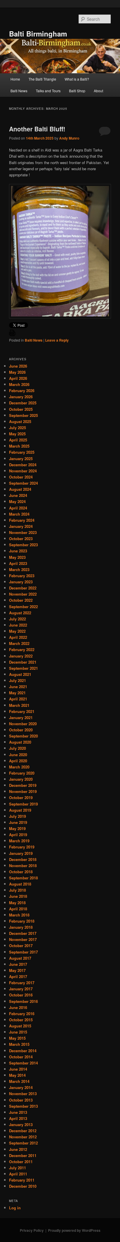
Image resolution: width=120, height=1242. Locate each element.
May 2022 (17, 631)
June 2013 (18, 1112)
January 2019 (21, 853)
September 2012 (23, 1143)
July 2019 (17, 816)
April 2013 (18, 1118)
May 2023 (17, 557)
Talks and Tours (48, 90)
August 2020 (20, 742)
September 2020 (23, 736)
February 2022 (21, 649)
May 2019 (17, 828)
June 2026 (18, 366)
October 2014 (21, 1057)
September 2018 (23, 878)
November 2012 (23, 1137)
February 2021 (21, 711)
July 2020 (17, 748)
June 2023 (18, 551)
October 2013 (21, 1100)
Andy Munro (69, 138)
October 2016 (21, 995)
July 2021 (17, 680)
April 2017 (18, 976)
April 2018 (18, 909)
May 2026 (17, 372)
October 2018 (21, 871)
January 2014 (21, 1087)
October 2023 (21, 538)
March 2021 (19, 705)
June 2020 (18, 754)
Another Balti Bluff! (37, 128)
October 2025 (21, 409)
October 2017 (21, 945)
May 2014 (17, 1075)
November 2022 (23, 594)
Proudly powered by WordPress (74, 1230)
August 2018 (20, 884)
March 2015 (19, 1044)
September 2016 (23, 1001)
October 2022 (21, 600)
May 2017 (17, 970)
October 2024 (21, 477)
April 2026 (18, 378)
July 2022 (17, 619)
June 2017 (18, 964)
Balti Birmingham (38, 34)
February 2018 (21, 921)
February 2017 (21, 982)
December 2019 (22, 785)
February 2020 (21, 773)
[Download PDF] (12, 334)
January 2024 (21, 526)
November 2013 (23, 1093)
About (98, 90)
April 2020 (18, 760)
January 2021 (21, 717)
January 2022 (21, 656)
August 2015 (20, 1026)
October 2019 (21, 797)
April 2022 (18, 637)
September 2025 (23, 415)
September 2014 (23, 1063)
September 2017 (23, 952)
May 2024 (17, 501)
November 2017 (23, 939)
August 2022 (20, 612)
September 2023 (23, 544)
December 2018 (22, 859)
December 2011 (22, 1155)
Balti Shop (77, 90)
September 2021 (23, 668)
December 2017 (22, 933)
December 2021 (22, 662)
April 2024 (18, 508)
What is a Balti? (77, 78)
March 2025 (19, 446)
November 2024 (23, 471)
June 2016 (18, 1007)
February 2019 (21, 847)
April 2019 (18, 834)
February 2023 (21, 575)
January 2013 (21, 1124)
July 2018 (17, 890)
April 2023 (18, 563)
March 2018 (19, 915)
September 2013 (23, 1106)
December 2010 (22, 1186)
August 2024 (20, 489)
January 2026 (21, 396)
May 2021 (17, 692)
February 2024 (21, 520)
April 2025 (18, 440)
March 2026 (19, 384)
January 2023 (21, 582)
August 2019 (20, 810)
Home (15, 78)
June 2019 (18, 822)
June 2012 (18, 1149)
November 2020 (23, 723)
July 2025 (17, 427)
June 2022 (18, 625)
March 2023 (19, 569)
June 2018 (18, 896)
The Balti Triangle (42, 78)
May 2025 (17, 433)
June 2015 (18, 1032)
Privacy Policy (32, 1230)
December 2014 (22, 1050)
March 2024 (19, 514)
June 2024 (18, 495)
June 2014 (18, 1069)
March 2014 (19, 1081)
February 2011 (21, 1180)
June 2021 (18, 686)
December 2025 (22, 403)
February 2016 (21, 1013)
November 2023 (23, 532)
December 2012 (22, 1130)
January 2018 (21, 927)
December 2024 (22, 464)
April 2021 (18, 699)
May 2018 (17, 902)
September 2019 (23, 804)
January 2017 (21, 988)
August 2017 (20, 958)
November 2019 (23, 791)
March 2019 (19, 840)
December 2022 (22, 588)
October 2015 (21, 1019)
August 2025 (20, 421)
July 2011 (17, 1167)
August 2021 (20, 674)
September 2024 (23, 483)
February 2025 (21, 452)
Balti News (18, 90)
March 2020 (19, 767)
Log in (15, 1207)
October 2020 (21, 730)
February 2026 (21, 390)
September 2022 (23, 606)
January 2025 (21, 458)
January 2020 (21, 779)
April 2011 (18, 1174)
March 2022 (19, 643)
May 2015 (17, 1038)
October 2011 (21, 1161)
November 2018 (23, 865)
